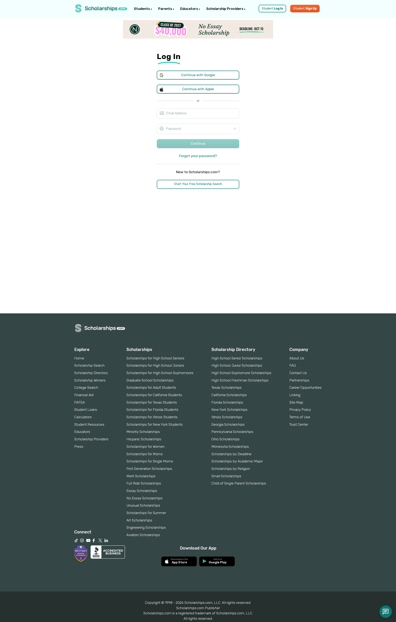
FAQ (292, 365)
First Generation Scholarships (149, 469)
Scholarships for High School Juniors (155, 365)
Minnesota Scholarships (230, 446)
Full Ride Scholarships (143, 483)
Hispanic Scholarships (143, 439)
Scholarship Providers (225, 9)
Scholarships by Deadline (231, 454)
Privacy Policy (300, 410)
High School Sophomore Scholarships (241, 373)
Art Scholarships (139, 520)
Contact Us (298, 373)
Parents (165, 9)
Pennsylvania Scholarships (232, 432)
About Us (296, 358)
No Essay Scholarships (144, 498)
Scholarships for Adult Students (151, 387)
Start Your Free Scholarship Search (198, 184)
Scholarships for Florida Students (152, 410)
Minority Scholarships (143, 432)
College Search (86, 387)
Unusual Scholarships (143, 505)
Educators (189, 9)
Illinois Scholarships (226, 417)
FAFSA (79, 402)
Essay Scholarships (141, 491)
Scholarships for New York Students (154, 424)
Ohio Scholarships (225, 439)
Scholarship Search (89, 365)
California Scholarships (229, 395)
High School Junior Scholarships (236, 365)
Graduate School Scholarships (150, 380)
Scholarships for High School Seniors (155, 358)
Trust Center (298, 424)
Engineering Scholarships (146, 527)
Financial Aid (83, 395)
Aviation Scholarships (143, 535)
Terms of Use (299, 417)
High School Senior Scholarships (236, 358)
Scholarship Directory (91, 373)
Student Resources (89, 424)
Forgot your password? (198, 156)
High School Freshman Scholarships (240, 380)
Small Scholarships (226, 476)
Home (79, 358)
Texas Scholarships (226, 387)
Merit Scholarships (141, 476)
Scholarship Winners (90, 380)
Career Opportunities (305, 387)
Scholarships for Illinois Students (152, 417)
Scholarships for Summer (146, 513)
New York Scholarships (229, 410)
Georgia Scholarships (228, 424)
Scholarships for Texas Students (151, 402)
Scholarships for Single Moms (149, 461)
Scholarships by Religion (230, 469)
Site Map (296, 402)
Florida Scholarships (227, 402)
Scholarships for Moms (144, 454)
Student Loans (85, 410)
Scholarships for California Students (154, 395)
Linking (294, 395)
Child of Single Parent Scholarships (238, 483)
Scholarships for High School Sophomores (159, 373)
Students (142, 9)
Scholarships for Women (145, 446)
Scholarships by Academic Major (237, 461)
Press (78, 446)
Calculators (83, 417)
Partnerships (299, 380)
